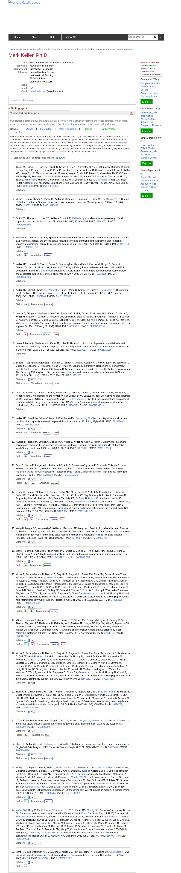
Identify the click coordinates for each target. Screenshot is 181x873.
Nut (25, 255)
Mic (33, 483)
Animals (47, 334)
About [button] (35, 37)
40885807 (74, 326)
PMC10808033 (82, 557)
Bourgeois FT (112, 816)
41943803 (101, 221)
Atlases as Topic (149, 93)
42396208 (28, 186)
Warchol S (53, 290)
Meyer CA (85, 720)
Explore (146, 101)
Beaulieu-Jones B (107, 691)
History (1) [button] (70, 37)
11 (40, 797)
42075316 (28, 205)
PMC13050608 (23, 224)
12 (40, 640)
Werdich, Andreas (150, 180)
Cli (25, 433)
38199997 (62, 511)
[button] (160, 37)
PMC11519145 (104, 448)
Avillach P (42, 786)
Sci (25, 334)
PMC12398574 (97, 326)
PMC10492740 (32, 603)
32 (40, 862)
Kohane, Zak (147, 122)
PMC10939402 (99, 538)
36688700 (21, 727)
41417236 (124, 244)
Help (52, 37)
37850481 (60, 557)
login (74, 124)
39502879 (73, 405)
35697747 (112, 835)
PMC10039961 (23, 750)
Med (26, 304)
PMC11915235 (104, 349)
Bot (25, 565)
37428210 (116, 600)
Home (17, 37)
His (31, 611)
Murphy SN (77, 777)
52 (40, 607)
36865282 (85, 678)
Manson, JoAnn (149, 157)
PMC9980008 (108, 678)
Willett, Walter (148, 148)
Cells (56, 334)
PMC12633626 (23, 277)
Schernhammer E (78, 399)
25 (40, 515)
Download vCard (38, 91)
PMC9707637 (73, 793)
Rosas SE (93, 498)
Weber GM (61, 767)
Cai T (59, 786)
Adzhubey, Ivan (148, 183)
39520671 (78, 375)
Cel (25, 611)
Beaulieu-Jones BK (25, 816)
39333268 (118, 421)
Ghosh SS (52, 577)
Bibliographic (19, 108)
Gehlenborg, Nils (149, 112)
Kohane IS (30, 786)
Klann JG (86, 813)
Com (26, 383)
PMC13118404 (50, 205)
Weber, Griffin (147, 119)
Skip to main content (15, 4)
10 (40, 379)
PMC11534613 (96, 405)
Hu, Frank (146, 154)
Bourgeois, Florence (151, 125)
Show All (60, 157)
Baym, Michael (148, 177)
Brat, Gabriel (147, 116)
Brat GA (72, 767)
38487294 (77, 538)
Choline (144, 89)
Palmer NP (111, 767)
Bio (25, 519)
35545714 (43, 858)
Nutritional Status (149, 86)
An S (94, 167)
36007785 (51, 793)
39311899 (82, 448)
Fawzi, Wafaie (148, 145)
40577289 (41, 296)
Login (11, 49)
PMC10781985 (84, 511)
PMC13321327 (50, 186)
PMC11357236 (70, 475)
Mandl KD (46, 823)
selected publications (22, 100)
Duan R (100, 767)
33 (40, 429)
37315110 (109, 633)
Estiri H (86, 770)
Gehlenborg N (103, 179)
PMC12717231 (32, 247)
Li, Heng (145, 190)
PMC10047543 (32, 707)
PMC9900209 (43, 727)
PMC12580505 (63, 296)
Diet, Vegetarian (149, 96)
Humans (47, 255)
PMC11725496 (32, 424)
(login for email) (54, 91)
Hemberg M (30, 179)
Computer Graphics (150, 83)
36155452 (113, 747)
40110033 (81, 349)
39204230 (48, 475)
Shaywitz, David (149, 187)
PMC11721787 (23, 636)
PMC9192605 (23, 839)
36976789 (117, 704)
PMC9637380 (65, 858)
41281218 (100, 274)
